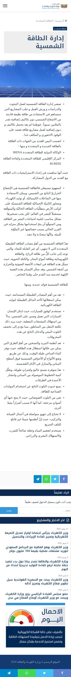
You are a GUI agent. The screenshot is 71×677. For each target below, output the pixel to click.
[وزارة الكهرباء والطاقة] (54, 6)
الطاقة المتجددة (44, 20)
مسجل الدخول (47, 502)
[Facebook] (64, 479)
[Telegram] (38, 479)
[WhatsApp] (46, 479)
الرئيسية (60, 20)
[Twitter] (55, 479)
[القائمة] (5, 6)
